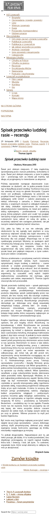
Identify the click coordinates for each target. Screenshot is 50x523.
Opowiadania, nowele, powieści (27, 20)
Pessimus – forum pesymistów (20, 502)
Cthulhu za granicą (20, 63)
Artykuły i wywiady (21, 49)
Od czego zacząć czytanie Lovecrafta (29, 39)
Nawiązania (17, 71)
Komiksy (16, 84)
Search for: (6, 512)
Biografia (16, 17)
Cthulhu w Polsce (20, 60)
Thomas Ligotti (38, 144)
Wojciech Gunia (25, 146)
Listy (14, 22)
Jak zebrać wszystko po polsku (26, 47)
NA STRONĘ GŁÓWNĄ (11, 106)
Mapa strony (18, 98)
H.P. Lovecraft (13, 14)
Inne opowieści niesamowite (25, 52)
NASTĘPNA (6, 116)
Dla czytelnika (13, 36)
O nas (14, 92)
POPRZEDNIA (7, 111)
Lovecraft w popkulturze (18, 76)
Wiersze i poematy (21, 25)
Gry (13, 87)
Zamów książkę (25, 458)
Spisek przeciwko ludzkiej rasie (15, 144)
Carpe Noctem (12, 497)
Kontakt (15, 95)
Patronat (34, 141)
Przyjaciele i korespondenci (25, 30)
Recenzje (16, 65)
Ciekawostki (17, 55)
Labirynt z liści (12, 499)
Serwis (9, 90)
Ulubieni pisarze (19, 33)
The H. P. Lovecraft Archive (18, 492)
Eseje (14, 28)
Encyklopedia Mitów (21, 68)
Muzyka (15, 82)
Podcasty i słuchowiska (23, 73)
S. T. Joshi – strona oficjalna (18, 494)
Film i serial (17, 79)
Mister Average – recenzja (35, 470)
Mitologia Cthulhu (15, 57)
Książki (26, 141)
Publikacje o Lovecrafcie (23, 44)
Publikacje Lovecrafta (22, 41)
